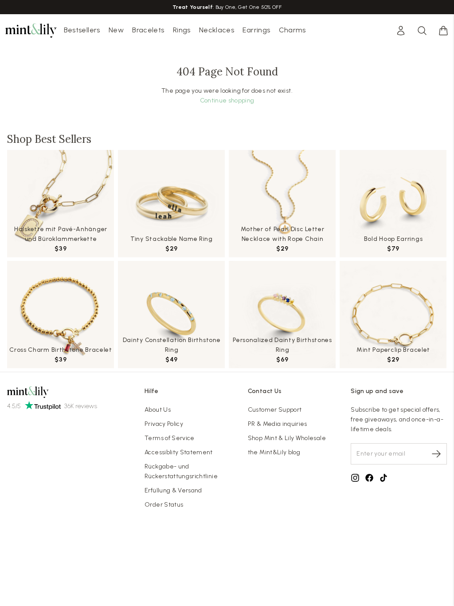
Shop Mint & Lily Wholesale (287, 438)
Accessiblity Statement (179, 452)
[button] (443, 30)
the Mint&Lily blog (274, 452)
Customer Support (275, 409)
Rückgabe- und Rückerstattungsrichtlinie (181, 471)
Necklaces (216, 30)
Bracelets (148, 30)
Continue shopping (227, 100)
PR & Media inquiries (277, 424)
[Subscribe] (436, 453)
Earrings (256, 30)
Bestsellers (82, 30)
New (116, 30)
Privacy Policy (164, 424)
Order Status (164, 504)
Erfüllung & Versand (173, 490)
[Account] (400, 30)
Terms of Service (170, 438)
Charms (292, 30)
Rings (182, 30)
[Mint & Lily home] (31, 31)
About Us (158, 409)
